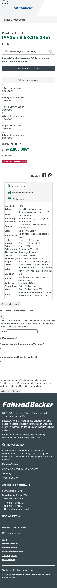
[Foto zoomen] (28, 51)
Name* (3, 331)
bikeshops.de (8, 577)
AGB (4, 539)
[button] (28, 80)
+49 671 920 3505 (15, 503)
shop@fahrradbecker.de (18, 509)
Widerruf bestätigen (10, 391)
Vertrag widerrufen (10, 304)
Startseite (6, 570)
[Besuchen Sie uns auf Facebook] (3, 522)
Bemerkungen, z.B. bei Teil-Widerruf (18, 357)
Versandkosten (9, 547)
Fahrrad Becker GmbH (14, 19)
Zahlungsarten (19, 199)
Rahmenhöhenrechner (22, 192)
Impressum (28, 570)
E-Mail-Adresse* (8, 338)
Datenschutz (8, 559)
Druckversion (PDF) (28, 68)
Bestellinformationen (13, 551)
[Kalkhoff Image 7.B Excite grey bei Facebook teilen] (44, 176)
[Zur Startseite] (23, 8)
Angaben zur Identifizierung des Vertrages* (22, 344)
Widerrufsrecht (10, 543)
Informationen (18, 186)
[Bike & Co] (13, 533)
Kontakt (17, 570)
